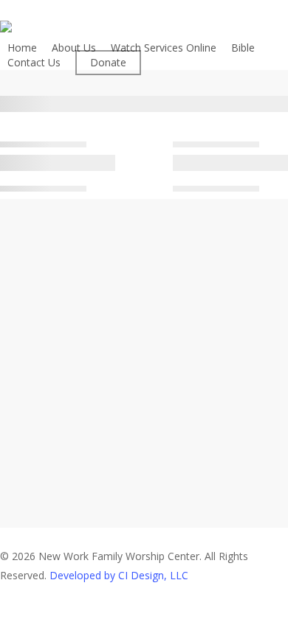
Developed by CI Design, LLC (118, 575)
